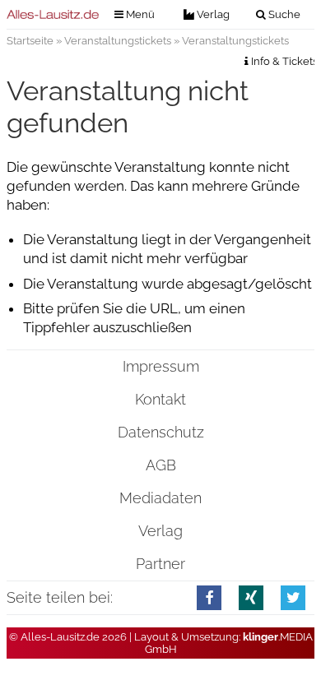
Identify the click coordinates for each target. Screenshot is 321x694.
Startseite (30, 41)
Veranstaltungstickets (117, 41)
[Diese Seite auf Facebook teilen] (209, 597)
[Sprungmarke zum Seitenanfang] (299, 649)
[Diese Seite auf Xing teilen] (251, 597)
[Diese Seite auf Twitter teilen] (293, 597)
